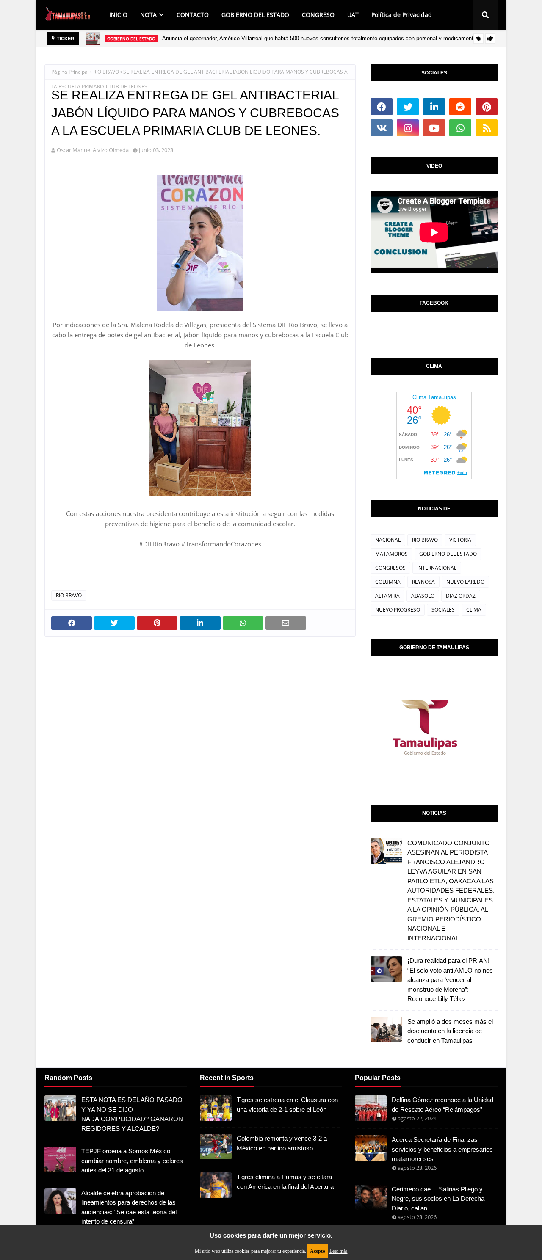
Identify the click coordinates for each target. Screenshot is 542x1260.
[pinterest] (487, 106)
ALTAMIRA (387, 595)
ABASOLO (422, 595)
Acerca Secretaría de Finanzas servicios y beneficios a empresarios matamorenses (442, 1149)
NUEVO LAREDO (465, 581)
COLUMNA (388, 581)
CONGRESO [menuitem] (318, 15)
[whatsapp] (460, 127)
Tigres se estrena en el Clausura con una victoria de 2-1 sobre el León (287, 1104)
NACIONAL (388, 539)
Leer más (338, 1251)
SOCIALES (443, 609)
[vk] (382, 127)
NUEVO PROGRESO (397, 609)
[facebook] (382, 106)
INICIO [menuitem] (118, 15)
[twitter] (408, 106)
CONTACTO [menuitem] (193, 15)
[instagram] (408, 127)
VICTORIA (460, 539)
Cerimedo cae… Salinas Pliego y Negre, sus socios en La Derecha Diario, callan (438, 1199)
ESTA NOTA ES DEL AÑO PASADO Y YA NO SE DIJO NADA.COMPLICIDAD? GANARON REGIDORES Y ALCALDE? (132, 1114)
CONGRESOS (390, 567)
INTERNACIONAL (436, 567)
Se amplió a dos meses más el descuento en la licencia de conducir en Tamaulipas (450, 1031)
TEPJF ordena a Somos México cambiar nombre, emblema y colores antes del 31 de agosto (132, 1160)
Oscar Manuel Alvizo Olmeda (93, 150)
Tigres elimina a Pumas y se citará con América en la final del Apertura (285, 1181)
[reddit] (460, 106)
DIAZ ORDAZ (461, 595)
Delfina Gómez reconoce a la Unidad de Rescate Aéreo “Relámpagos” (442, 1104)
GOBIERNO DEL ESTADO (448, 553)
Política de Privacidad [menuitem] (401, 15)
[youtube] (434, 127)
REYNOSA (423, 581)
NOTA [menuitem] (148, 15)
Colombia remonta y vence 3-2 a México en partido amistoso (282, 1143)
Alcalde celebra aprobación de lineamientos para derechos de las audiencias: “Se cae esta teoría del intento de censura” (129, 1207)
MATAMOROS (391, 553)
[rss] (487, 127)
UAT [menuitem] (353, 15)
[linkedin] (434, 106)
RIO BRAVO (106, 71)
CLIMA (473, 609)
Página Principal (70, 71)
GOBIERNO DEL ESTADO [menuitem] (255, 15)
